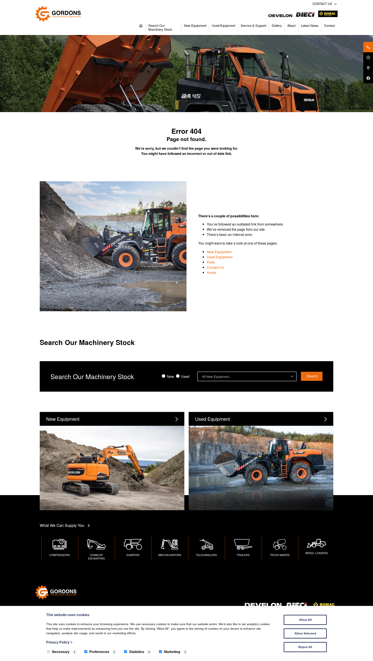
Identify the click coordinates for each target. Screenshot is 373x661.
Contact (329, 25)
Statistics (136, 652)
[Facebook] (368, 78)
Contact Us (215, 267)
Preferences (99, 652)
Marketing (172, 652)
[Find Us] (368, 68)
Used (184, 376)
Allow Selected (305, 633)
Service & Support (253, 25)
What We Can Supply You (62, 525)
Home (211, 272)
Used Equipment (223, 25)
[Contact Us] (368, 47)
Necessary (61, 652)
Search (312, 376)
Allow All (305, 619)
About (291, 25)
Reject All (305, 647)
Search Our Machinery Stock (160, 27)
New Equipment (195, 25)
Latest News (310, 25)
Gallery (277, 25)
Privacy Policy (59, 642)
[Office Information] (368, 57)
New (170, 376)
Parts (211, 262)
